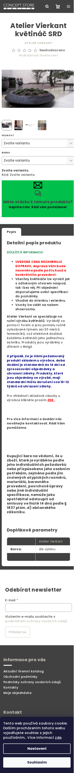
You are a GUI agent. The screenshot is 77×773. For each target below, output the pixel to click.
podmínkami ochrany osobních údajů (36, 621)
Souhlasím (37, 762)
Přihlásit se (17, 632)
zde (58, 737)
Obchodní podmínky (20, 677)
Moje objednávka (17, 693)
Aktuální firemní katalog (23, 671)
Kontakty (10, 687)
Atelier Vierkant (39, 43)
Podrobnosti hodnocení (38, 55)
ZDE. (51, 400)
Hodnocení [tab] (36, 232)
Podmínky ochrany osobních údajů (32, 682)
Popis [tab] (11, 232)
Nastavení (37, 748)
